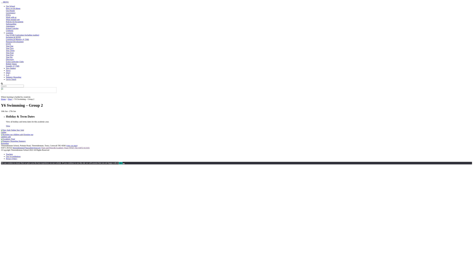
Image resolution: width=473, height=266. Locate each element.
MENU (5, 2)
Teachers (9, 154)
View (8, 126)
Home (3, 99)
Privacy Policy (11, 159)
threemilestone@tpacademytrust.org (27, 148)
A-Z (7, 75)
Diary (8, 73)
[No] (124, 163)
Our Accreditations (13, 156)
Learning (9, 33)
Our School (10, 6)
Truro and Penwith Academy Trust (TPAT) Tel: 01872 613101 (65, 148)
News (8, 70)
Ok (121, 163)
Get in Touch (11, 79)
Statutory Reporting (13, 77)
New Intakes (11, 68)
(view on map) (71, 146)
